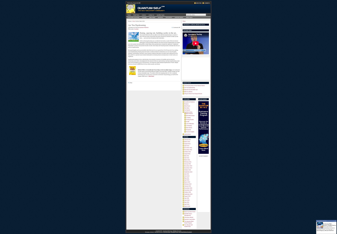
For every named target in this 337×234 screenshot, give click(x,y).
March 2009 (187, 206)
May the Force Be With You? (191, 89)
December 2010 (188, 166)
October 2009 (187, 192)
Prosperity (188, 129)
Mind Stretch (189, 127)
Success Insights (190, 131)
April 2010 (186, 180)
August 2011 (187, 153)
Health (187, 121)
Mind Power (152, 17)
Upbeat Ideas (189, 17)
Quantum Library (179, 17)
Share (184, 21)
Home (129, 15)
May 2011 (186, 155)
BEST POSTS (189, 113)
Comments (207, 3)
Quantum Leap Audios (189, 219)
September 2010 (188, 172)
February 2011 (187, 161)
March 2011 (187, 159)
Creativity (136, 29)
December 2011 (188, 147)
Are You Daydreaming (137, 25)
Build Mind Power (190, 115)
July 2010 (186, 174)
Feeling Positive (190, 119)
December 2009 (188, 188)
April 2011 (186, 157)
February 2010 (187, 184)
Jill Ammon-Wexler (188, 217)
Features (144, 17)
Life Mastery (189, 125)
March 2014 (187, 141)
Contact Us (151, 15)
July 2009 (186, 198)
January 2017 (187, 139)
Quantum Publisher (144, 27)
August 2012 (187, 143)
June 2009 (186, 200)
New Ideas (160, 17)
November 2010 (188, 168)
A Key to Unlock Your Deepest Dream (193, 93)
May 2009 (186, 202)
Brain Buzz (136, 15)
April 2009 (186, 204)
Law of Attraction (190, 123)
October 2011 (187, 151)
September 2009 (188, 194)
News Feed (199, 3)
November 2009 (188, 190)
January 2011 (187, 164)
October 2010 (187, 170)
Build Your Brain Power (189, 211)
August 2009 (187, 196)
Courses (144, 15)
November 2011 (188, 149)
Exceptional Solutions (133, 17)
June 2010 (186, 176)
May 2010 (186, 178)
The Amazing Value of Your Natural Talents (194, 85)
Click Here (151, 76)
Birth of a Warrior (188, 91)
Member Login (160, 15)
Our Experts (169, 17)
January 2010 (187, 186)
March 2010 (187, 182)
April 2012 (186, 145)
